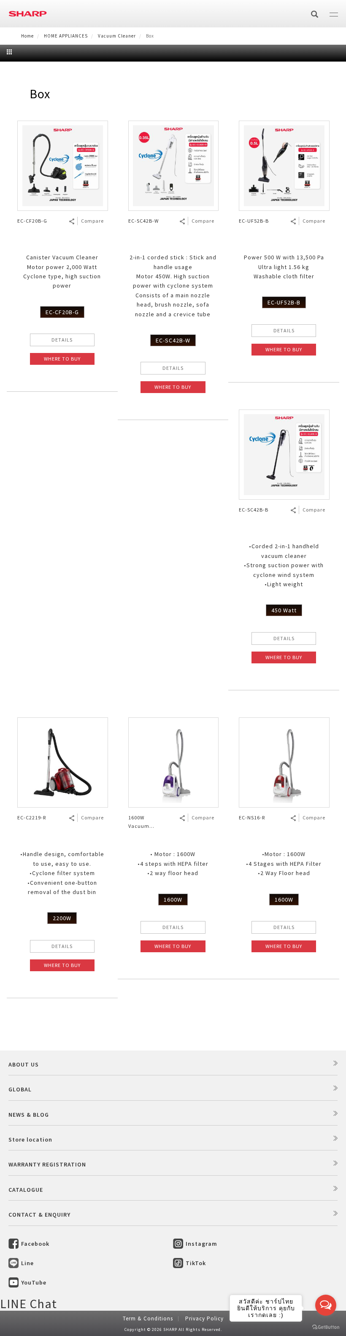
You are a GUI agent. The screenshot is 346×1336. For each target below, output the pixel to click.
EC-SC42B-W (173, 340)
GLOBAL (20, 1089)
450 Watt (284, 610)
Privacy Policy (204, 1318)
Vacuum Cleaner (117, 36)
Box (40, 94)
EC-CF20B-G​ (62, 312)
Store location (30, 1139)
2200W (62, 918)
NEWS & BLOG (28, 1114)
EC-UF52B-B (284, 302)
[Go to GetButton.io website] (325, 1327)
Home (27, 36)
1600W (173, 899)
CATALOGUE (25, 1189)
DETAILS (62, 340)
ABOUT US (23, 1064)
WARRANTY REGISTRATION (47, 1164)
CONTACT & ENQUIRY (39, 1214)
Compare (92, 221)
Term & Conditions (148, 1318)
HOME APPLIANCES (66, 36)
